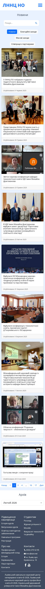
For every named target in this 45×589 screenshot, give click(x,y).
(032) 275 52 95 (32, 550)
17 (36, 485)
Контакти (5, 567)
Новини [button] (12, 31)
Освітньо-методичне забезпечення (10, 532)
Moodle (27, 528)
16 (31, 485)
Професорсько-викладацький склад (10, 551)
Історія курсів (7, 523)
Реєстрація (6, 541)
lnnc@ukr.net (32, 553)
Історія (4, 556)
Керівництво (7, 560)
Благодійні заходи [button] (28, 31)
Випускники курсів (9, 527)
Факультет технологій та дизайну (34, 533)
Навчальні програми (10, 537)
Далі (42, 485)
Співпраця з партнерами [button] (22, 44)
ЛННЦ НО (14, 5)
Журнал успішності (32, 524)
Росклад (27, 520)
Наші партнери (8, 563)
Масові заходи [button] (22, 38)
